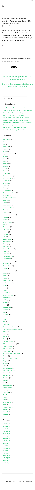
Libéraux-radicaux (8, 295)
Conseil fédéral (7, 178)
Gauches (5, 268)
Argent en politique (8, 154)
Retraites (5, 363)
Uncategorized (7, 402)
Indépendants (7, 280)
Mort (4, 312)
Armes (5, 158)
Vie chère (5, 409)
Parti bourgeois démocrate (10, 326)
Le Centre (6, 292)
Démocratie (6, 195)
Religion (5, 361)
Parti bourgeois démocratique (11, 329)
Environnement (7, 222)
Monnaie (5, 309)
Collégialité (6, 173)
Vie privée (6, 412)
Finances (5, 251)
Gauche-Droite (7, 266)
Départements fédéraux (9, 197)
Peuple (5, 339)
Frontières (6, 263)
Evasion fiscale (7, 239)
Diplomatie (6, 200)
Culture (5, 188)
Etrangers (5, 234)
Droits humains (7, 205)
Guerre (5, 273)
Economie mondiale (8, 214)
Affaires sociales (7, 141)
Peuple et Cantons (8, 341)
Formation (6, 253)
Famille (5, 244)
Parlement (6, 324)
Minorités (5, 302)
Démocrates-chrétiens (9, 193)
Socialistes (6, 378)
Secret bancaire (7, 368)
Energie (5, 219)
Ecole (4, 210)
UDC (4, 399)
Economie (6, 212)
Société (5, 380)
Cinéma (5, 171)
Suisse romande (7, 387)
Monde (5, 305)
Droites (5, 202)
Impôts (5, 278)
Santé (4, 365)
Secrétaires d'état (8, 370)
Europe (5, 236)
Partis (4, 331)
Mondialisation (7, 307)
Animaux (5, 149)
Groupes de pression (9, 270)
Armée (5, 156)
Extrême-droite (7, 241)
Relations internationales (10, 358)
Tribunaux (6, 397)
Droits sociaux (7, 207)
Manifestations (7, 297)
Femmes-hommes (8, 249)
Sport (4, 382)
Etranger (5, 232)
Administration (7, 139)
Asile (4, 161)
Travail (5, 395)
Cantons (5, 166)
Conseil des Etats (8, 176)
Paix (4, 322)
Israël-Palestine (7, 283)
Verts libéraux (7, 407)
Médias (5, 300)
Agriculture (6, 146)
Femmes (5, 246)
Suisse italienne (7, 385)
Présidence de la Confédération (12, 353)
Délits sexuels (7, 190)
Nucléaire (5, 317)
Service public (7, 375)
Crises (4, 185)
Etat (4, 224)
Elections (5, 217)
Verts (4, 404)
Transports (6, 392)
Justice (5, 288)
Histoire (5, 275)
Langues (5, 290)
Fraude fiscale (7, 258)
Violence (5, 414)
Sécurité (5, 373)
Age (4, 144)
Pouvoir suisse (7, 351)
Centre (5, 168)
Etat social (6, 229)
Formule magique (8, 256)
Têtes (4, 390)
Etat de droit (6, 227)
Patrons (5, 336)
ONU (4, 319)
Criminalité (6, 183)
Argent (5, 151)
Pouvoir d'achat (7, 346)
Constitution (6, 180)
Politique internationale (9, 343)
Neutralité (5, 314)
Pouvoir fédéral (7, 348)
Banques (5, 163)
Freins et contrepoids (9, 261)
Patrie (4, 334)
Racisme (5, 356)
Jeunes (5, 285)
